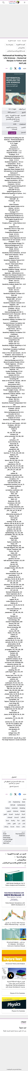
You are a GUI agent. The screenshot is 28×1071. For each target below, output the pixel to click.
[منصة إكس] (15, 68)
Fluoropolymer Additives (20, 834)
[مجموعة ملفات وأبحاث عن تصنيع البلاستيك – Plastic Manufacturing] (14, 918)
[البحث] (3, 2)
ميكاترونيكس (21, 47)
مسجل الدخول (14, 1031)
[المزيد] (6, 68)
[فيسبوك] (20, 68)
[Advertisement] (14, 20)
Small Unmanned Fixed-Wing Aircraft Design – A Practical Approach (8, 838)
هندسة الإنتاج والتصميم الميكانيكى (16, 51)
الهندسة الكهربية (12, 40)
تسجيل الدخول (13, 786)
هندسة (19, 40)
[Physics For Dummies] (14, 1005)
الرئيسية (24, 40)
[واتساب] (11, 68)
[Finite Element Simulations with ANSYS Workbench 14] (14, 898)
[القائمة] (24, 2)
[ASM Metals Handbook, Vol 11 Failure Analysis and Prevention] (14, 878)
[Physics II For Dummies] (14, 993)
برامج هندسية (9, 44)
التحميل (12, 133)
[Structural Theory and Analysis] (14, 958)
